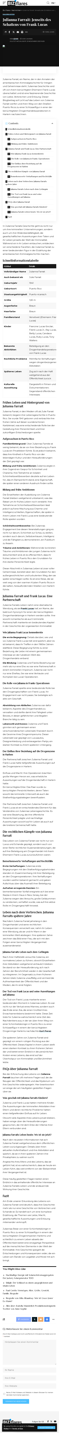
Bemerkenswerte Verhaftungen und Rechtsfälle (31, 176)
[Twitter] (51, 1422)
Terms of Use (17, 1429)
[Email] (18, 32)
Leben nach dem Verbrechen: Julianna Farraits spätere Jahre (26, 182)
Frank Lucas (27, 608)
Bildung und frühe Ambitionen (24, 144)
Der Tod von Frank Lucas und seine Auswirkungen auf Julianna (25, 195)
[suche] (48, 3)
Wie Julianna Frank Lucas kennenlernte (27, 154)
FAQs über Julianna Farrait (19, 202)
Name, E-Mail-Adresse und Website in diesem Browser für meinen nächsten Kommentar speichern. (29, 1394)
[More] (26, 32)
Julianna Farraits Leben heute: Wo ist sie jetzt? (31, 212)
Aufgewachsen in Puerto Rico (23, 139)
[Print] (22, 32)
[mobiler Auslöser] (5, 3)
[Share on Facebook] (9, 32)
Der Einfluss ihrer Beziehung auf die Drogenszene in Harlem (25, 165)
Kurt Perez (45, 1031)
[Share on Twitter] (14, 32)
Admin (15, 39)
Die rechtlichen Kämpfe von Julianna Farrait (26, 171)
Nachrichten (9, 14)
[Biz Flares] (17, 3)
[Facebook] (48, 1422)
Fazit (10, 217)
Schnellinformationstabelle (19, 129)
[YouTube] (55, 1422)
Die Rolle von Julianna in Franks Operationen (30, 158)
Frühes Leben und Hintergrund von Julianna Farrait (29, 134)
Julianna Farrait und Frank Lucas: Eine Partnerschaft (29, 149)
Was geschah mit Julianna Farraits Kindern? (29, 207)
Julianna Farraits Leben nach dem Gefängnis (29, 189)
